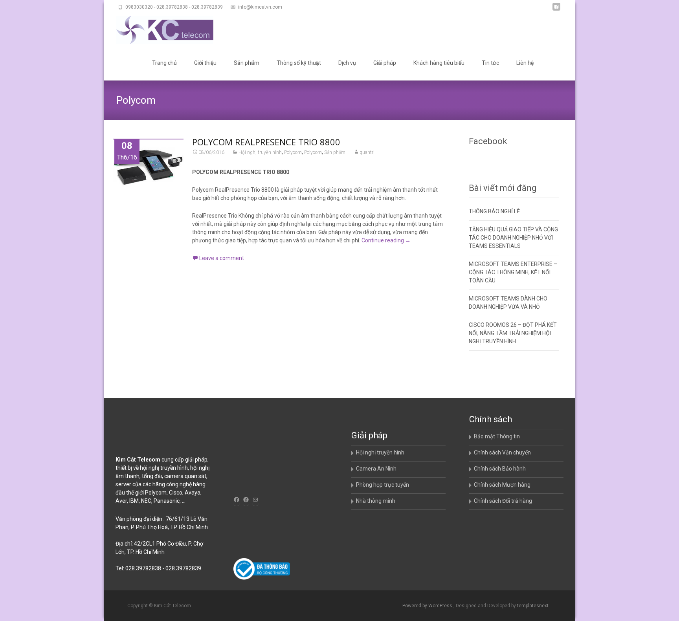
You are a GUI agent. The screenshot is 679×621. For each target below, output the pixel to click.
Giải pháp (384, 63)
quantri (367, 152)
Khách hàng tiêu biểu (438, 63)
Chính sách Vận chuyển (502, 452)
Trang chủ (164, 63)
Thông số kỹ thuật (299, 63)
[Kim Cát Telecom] (158, 30)
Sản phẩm (246, 63)
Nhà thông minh (375, 501)
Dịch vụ (347, 63)
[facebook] (556, 9)
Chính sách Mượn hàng (502, 485)
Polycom (293, 152)
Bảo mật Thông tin (497, 436)
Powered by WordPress (427, 605)
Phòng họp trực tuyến (382, 485)
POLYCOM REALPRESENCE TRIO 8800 (266, 142)
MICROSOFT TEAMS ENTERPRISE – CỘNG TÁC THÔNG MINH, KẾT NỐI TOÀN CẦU (513, 272)
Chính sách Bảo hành (500, 468)
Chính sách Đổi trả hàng (503, 501)
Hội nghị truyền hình (260, 152)
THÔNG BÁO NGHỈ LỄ (494, 211)
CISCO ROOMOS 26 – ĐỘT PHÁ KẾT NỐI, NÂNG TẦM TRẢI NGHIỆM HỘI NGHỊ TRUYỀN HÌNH (513, 333)
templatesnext (533, 605)
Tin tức (490, 63)
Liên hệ (525, 63)
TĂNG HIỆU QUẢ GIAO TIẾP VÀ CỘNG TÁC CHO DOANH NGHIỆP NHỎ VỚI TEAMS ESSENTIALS (513, 237)
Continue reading (386, 240)
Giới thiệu (205, 63)
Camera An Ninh (376, 468)
